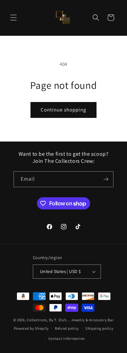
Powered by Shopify (31, 328)
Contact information (66, 338)
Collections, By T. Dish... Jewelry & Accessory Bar (70, 320)
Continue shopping (63, 109)
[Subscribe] (105, 179)
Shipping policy (99, 328)
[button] (13, 17)
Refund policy (67, 328)
